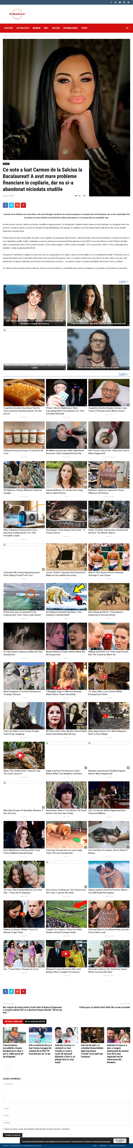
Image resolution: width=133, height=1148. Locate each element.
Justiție (56, 28)
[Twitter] (120, 2)
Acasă (5, 36)
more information (104, 1142)
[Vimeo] (124, 2)
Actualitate (22, 28)
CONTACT (103, 1146)
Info (46, 28)
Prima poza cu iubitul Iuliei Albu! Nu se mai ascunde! (104, 1007)
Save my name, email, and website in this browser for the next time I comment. (37, 1129)
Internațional (70, 28)
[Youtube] (128, 2)
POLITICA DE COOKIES (117, 1146)
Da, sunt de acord (120, 1141)
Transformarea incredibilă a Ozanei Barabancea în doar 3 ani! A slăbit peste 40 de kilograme (13, 1051)
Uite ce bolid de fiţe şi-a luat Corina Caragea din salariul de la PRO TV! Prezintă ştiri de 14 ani (40, 1049)
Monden (36, 28)
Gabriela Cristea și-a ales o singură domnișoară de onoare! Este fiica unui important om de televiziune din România (118, 1054)
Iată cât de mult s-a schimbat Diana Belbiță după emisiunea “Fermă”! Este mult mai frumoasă (92, 1051)
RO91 (95, 1146)
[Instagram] (116, 2)
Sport (85, 28)
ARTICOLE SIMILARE (13, 1021)
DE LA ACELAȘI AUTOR (35, 1021)
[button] (127, 28)
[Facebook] (111, 2)
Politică (8, 28)
